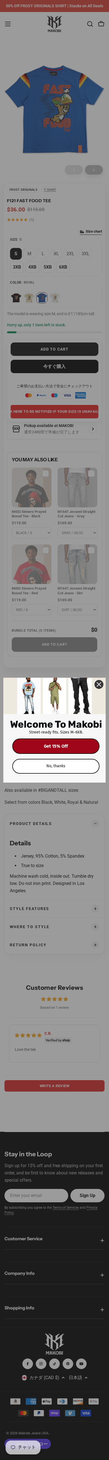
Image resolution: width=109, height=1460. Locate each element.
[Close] (99, 684)
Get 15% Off (56, 746)
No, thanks (55, 766)
